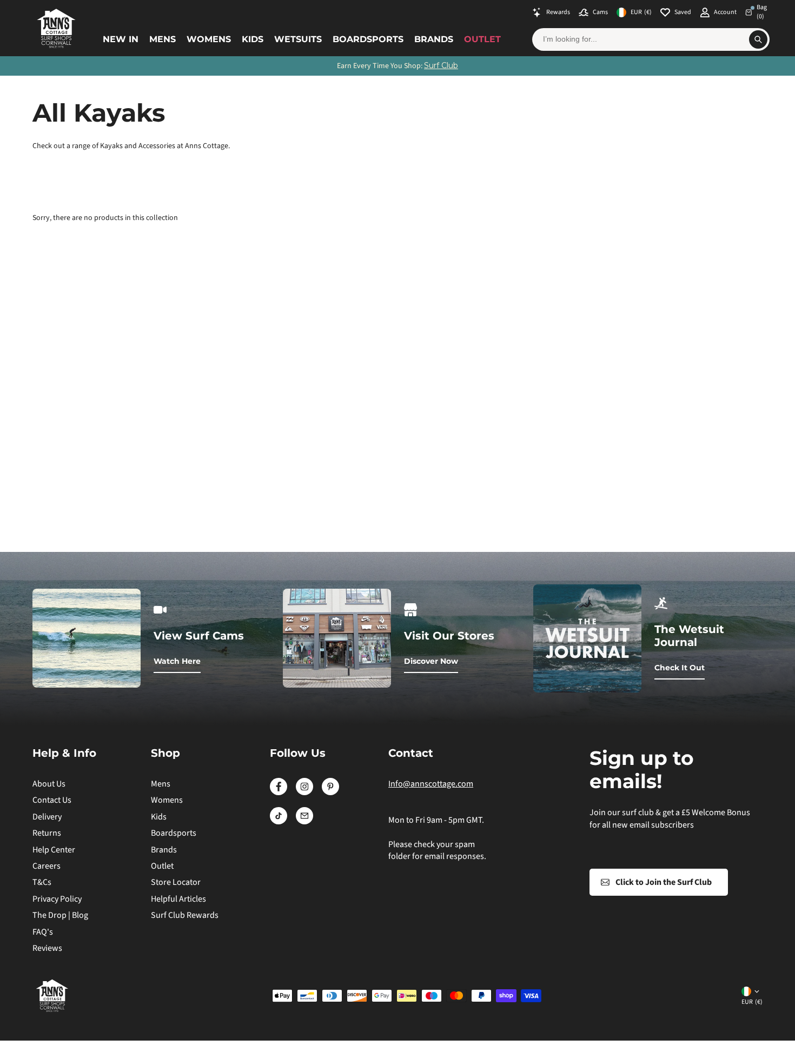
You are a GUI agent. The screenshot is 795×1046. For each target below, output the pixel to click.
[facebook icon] (278, 792)
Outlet (482, 39)
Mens (162, 39)
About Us (48, 784)
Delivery (47, 817)
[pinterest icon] (330, 792)
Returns (46, 833)
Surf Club (441, 65)
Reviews (47, 948)
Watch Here (177, 661)
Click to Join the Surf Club (663, 882)
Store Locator (176, 882)
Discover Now (431, 661)
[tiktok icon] (278, 822)
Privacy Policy (57, 899)
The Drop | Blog (60, 915)
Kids (252, 39)
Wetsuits (298, 39)
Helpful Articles (178, 899)
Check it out (679, 667)
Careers (46, 866)
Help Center (53, 850)
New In (120, 39)
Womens (209, 39)
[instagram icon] (304, 792)
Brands (433, 39)
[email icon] (304, 822)
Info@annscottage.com (430, 784)
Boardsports (368, 39)
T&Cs (41, 882)
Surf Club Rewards (184, 915)
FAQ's (42, 932)
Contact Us (51, 800)
